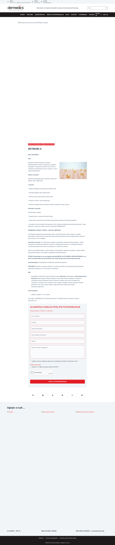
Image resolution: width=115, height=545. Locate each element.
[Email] (82, 395)
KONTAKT (92, 14)
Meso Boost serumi (49, 144)
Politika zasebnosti (35, 364)
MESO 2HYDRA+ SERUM (48, 531)
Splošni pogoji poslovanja (68, 538)
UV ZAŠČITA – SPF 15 (13, 531)
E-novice (74, 14)
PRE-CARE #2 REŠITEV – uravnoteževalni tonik (90, 531)
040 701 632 (37, 2)
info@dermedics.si (47, 2)
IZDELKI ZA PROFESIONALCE (55, 14)
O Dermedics (83, 14)
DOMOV (22, 14)
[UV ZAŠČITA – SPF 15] (23, 470)
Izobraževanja (40, 14)
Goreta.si (67, 542)
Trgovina (30, 14)
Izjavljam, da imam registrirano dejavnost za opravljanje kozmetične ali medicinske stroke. (55, 361)
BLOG (67, 14)
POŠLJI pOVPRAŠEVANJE (57, 381)
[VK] (72, 395)
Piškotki (41, 538)
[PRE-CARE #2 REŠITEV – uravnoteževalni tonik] (92, 470)
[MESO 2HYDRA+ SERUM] (57, 470)
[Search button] (106, 8)
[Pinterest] (53, 395)
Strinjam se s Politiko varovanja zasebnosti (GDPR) (45, 367)
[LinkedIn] (62, 395)
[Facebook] (33, 395)
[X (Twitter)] (43, 395)
